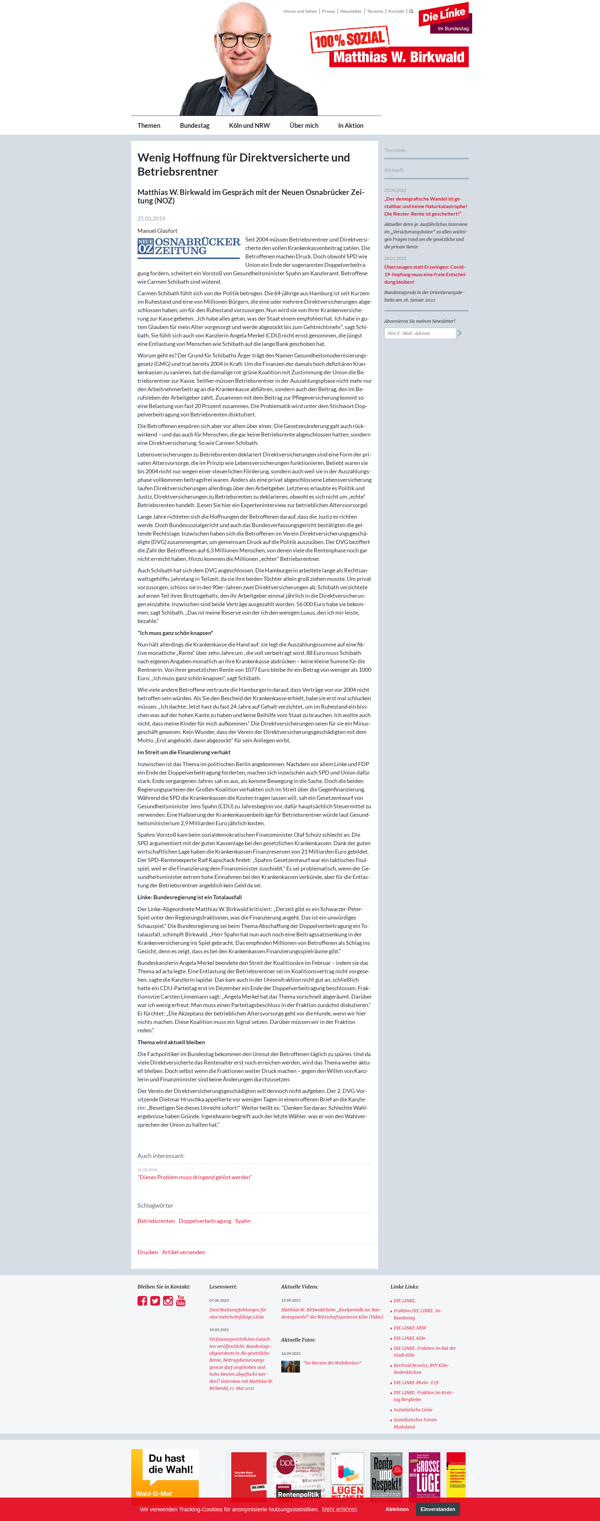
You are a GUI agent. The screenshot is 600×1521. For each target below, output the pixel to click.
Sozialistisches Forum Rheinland (415, 1423)
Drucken (148, 1252)
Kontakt (396, 11)
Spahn (243, 1220)
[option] (249, 1477)
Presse (328, 11)
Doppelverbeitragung (205, 1220)
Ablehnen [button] (397, 1509)
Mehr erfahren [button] (339, 1509)
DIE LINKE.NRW (410, 1328)
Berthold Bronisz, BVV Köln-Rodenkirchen (422, 1369)
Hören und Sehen (300, 11)
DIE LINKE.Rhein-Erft (416, 1382)
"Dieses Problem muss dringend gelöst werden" (195, 1177)
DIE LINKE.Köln (410, 1338)
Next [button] (472, 1477)
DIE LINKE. (405, 1301)
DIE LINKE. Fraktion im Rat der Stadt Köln (425, 1351)
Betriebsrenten (156, 1220)
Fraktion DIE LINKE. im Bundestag (417, 1314)
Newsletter (351, 11)
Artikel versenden (183, 1252)
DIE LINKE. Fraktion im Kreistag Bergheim (424, 1396)
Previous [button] (222, 1477)
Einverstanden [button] (438, 1509)
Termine (375, 11)
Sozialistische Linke (413, 1410)
